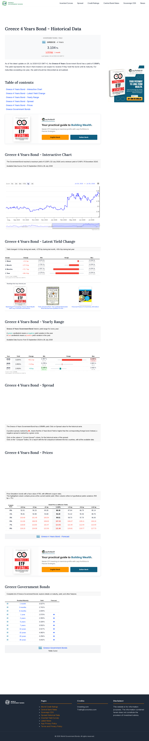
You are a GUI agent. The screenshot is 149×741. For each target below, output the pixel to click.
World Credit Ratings (49, 707)
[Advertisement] (74, 15)
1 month (23, 604)
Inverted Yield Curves (50, 718)
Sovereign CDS (129, 3)
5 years (23, 622)
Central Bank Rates (111, 3)
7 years (23, 625)
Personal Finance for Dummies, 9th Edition (85, 307)
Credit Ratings (93, 3)
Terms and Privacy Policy (51, 726)
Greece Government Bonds (55, 648)
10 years (23, 629)
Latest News (46, 721)
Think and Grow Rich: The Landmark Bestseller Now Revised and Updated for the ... (53, 307)
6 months (22, 611)
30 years (23, 640)
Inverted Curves (66, 3)
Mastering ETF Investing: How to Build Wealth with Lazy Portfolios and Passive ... (20, 307)
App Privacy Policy (49, 723)
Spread (80, 3)
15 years (23, 632)
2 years (23, 618)
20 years (23, 636)
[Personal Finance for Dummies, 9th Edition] (85, 295)
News (142, 3)
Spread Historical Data (50, 715)
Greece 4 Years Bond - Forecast (55, 537)
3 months (22, 607)
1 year (22, 614)
